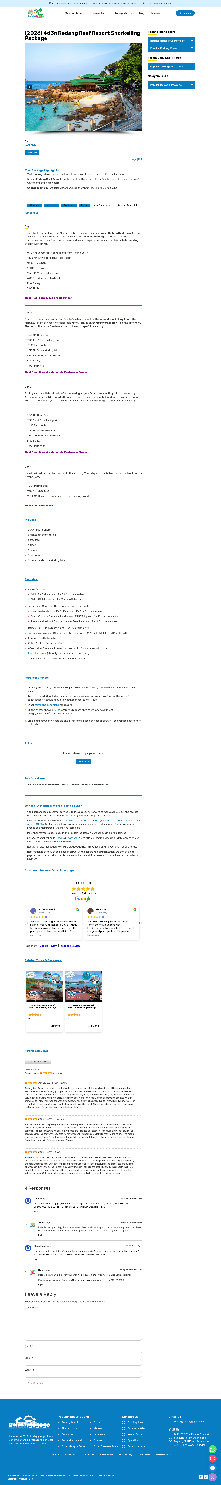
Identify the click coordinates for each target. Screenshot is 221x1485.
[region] (83, 89)
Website (29, 1370)
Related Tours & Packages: (132, 205)
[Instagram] (206, 1477)
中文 (134, 159)
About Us (54, 1455)
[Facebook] (201, 1477)
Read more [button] (35, 935)
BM (140, 159)
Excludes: (68, 205)
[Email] (213, 1459)
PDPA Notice (88, 1455)
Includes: (51, 205)
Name (29, 1345)
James (37, 1198)
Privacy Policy (106, 1455)
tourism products (39, 1443)
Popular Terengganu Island (166, 66)
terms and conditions (47, 704)
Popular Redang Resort (164, 48)
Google (60, 838)
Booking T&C (71, 1455)
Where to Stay (125, 1455)
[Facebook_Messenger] (213, 1468)
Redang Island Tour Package (167, 40)
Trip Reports (144, 1455)
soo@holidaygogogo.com (80, 1280)
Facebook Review (70, 945)
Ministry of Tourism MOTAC (77, 820)
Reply (36, 1211)
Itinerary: (34, 205)
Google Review (48, 945)
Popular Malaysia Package (166, 85)
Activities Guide (163, 1455)
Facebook (72, 838)
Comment (31, 1307)
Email (29, 1358)
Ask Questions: (102, 205)
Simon (41, 1222)
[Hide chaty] (213, 1477)
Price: (84, 205)
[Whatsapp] (213, 1449)
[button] (29, 87)
